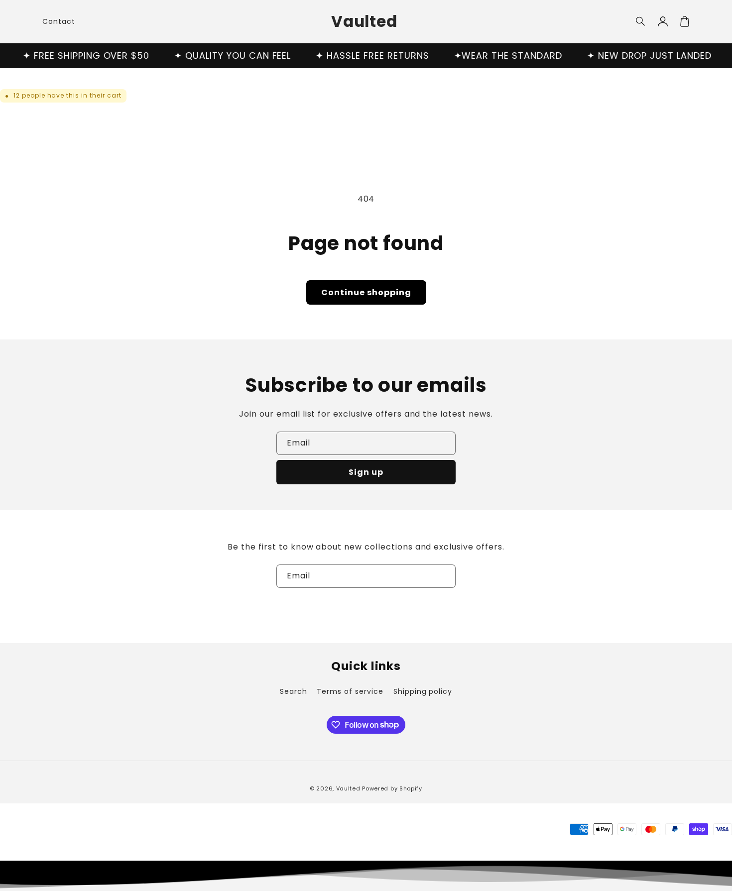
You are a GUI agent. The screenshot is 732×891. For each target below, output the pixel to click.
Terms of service (350, 691)
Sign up (366, 472)
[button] (641, 21)
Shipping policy (422, 691)
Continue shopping (366, 292)
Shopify (410, 788)
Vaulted (348, 788)
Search (293, 691)
